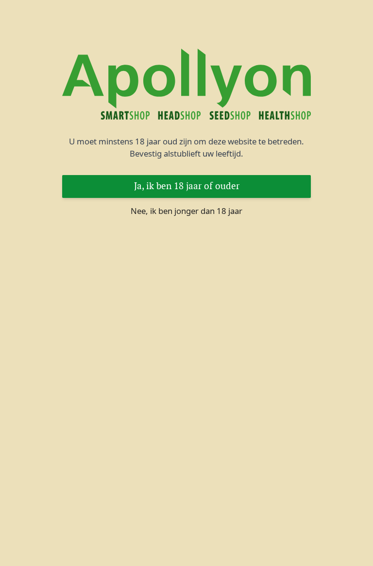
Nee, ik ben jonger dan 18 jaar (186, 210)
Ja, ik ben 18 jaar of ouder (186, 186)
